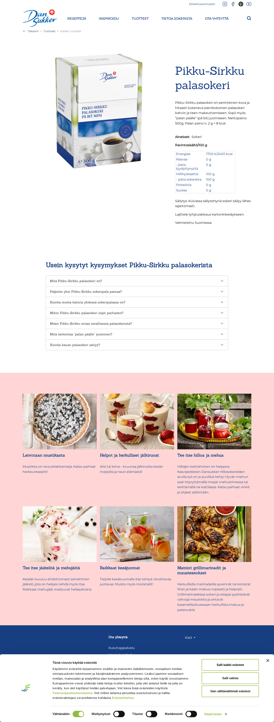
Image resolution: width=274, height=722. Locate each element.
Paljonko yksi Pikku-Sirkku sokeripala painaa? (86, 292)
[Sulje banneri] (267, 660)
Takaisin (33, 31)
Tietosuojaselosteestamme (72, 693)
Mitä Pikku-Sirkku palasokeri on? (76, 281)
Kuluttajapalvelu (122, 648)
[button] (76, 18)
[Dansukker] (40, 18)
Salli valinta (230, 678)
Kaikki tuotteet (70, 31)
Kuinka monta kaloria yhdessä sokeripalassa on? (87, 302)
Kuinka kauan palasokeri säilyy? (75, 345)
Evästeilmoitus (123, 697)
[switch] (119, 714)
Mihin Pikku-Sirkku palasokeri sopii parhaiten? (86, 313)
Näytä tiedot (212, 714)
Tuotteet (50, 31)
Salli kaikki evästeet (230, 665)
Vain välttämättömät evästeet (230, 691)
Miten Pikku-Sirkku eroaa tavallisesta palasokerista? (91, 323)
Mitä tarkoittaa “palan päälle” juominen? (81, 334)
